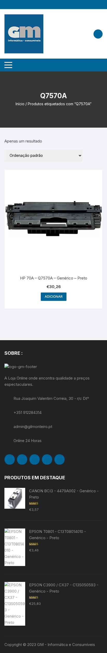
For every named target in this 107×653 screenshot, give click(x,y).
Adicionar (54, 296)
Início (20, 104)
